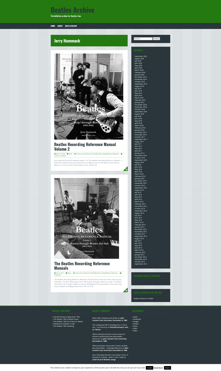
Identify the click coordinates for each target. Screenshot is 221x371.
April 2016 (138, 172)
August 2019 (139, 86)
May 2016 (138, 169)
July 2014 (138, 215)
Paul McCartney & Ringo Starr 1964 (66, 317)
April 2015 (138, 199)
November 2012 (141, 259)
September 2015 (141, 188)
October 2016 (140, 158)
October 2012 (140, 261)
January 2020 (139, 75)
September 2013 (141, 236)
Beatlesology (71, 26)
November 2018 (141, 107)
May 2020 (138, 65)
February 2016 (140, 176)
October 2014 (140, 208)
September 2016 (141, 160)
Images (136, 321)
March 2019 (139, 98)
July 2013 (138, 241)
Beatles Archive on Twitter (143, 298)
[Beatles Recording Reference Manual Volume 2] (88, 96)
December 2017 (141, 132)
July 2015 (138, 192)
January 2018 (139, 130)
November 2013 (141, 231)
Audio (135, 317)
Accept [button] (149, 368)
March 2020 (139, 70)
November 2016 (141, 155)
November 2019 (141, 79)
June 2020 (138, 63)
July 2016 (138, 165)
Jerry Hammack (86, 154)
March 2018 (139, 125)
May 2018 (138, 121)
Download (137, 319)
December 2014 (141, 206)
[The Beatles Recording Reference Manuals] (86, 218)
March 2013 (139, 250)
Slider (135, 328)
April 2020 (138, 68)
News (70, 154)
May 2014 (138, 220)
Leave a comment (60, 156)
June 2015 (138, 195)
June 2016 (138, 167)
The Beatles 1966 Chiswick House (66, 319)
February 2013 (140, 252)
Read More (158, 368)
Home (53, 26)
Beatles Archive (72, 9)
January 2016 (139, 178)
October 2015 (140, 185)
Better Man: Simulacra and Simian (105, 318)
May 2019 (138, 93)
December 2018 (141, 105)
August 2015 (139, 190)
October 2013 (140, 234)
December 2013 (141, 229)
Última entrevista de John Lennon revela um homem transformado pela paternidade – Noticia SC (108, 336)
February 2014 (140, 225)
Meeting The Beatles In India (64, 324)
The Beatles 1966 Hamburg (63, 326)
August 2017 (139, 142)
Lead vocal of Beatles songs (104, 359)
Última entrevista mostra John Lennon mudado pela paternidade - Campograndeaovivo (109, 347)
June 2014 (138, 218)
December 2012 (141, 257)
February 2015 (140, 204)
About (60, 26)
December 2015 (141, 181)
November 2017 (141, 135)
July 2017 (138, 144)
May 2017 (138, 148)
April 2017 (138, 151)
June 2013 (138, 243)
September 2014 (141, 211)
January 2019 (139, 102)
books (78, 154)
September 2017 (141, 139)
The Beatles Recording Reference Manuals (105, 154)
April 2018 (138, 123)
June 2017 (138, 146)
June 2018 (138, 118)
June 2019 (138, 91)
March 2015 (139, 201)
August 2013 (139, 238)
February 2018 (140, 128)
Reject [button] (167, 368)
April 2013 (138, 248)
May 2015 (138, 197)
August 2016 (139, 162)
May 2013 (138, 245)
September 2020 (141, 56)
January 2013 (139, 255)
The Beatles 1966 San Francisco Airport (68, 321)
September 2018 (141, 112)
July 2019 (138, 88)
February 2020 (140, 72)
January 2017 (139, 153)
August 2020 (139, 58)
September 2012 (141, 264)
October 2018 (140, 109)
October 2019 (140, 82)
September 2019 (141, 84)
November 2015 (141, 183)
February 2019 (140, 100)
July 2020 (138, 61)
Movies (136, 324)
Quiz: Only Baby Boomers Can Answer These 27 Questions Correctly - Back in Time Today (110, 356)
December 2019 (141, 77)
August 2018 (139, 114)
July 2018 (138, 116)
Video (135, 331)
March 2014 (139, 222)
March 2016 (139, 174)
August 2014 (139, 213)
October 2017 (140, 137)
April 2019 (138, 95)
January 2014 (139, 227)
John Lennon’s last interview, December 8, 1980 (109, 319)
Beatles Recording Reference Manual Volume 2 (85, 146)
